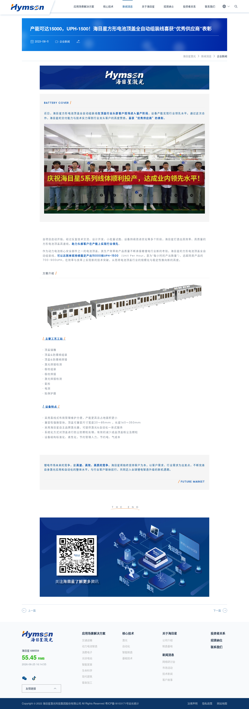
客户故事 (167, 679)
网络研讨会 (168, 661)
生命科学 (87, 670)
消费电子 (87, 652)
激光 (124, 640)
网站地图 (222, 703)
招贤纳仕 (216, 640)
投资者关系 (189, 6)
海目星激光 (189, 56)
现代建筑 (87, 676)
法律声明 (192, 703)
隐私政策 (207, 703)
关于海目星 (148, 6)
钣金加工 (87, 682)
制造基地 (167, 646)
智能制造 (127, 652)
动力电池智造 (89, 646)
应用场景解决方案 (84, 6)
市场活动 (167, 667)
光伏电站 (87, 658)
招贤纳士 (169, 6)
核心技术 (108, 6)
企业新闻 (222, 56)
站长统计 (134, 703)
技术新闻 (167, 673)
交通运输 (87, 640)
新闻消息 (127, 6)
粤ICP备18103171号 (117, 703)
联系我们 (210, 6)
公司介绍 (167, 640)
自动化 (126, 646)
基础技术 (127, 658)
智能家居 (87, 664)
